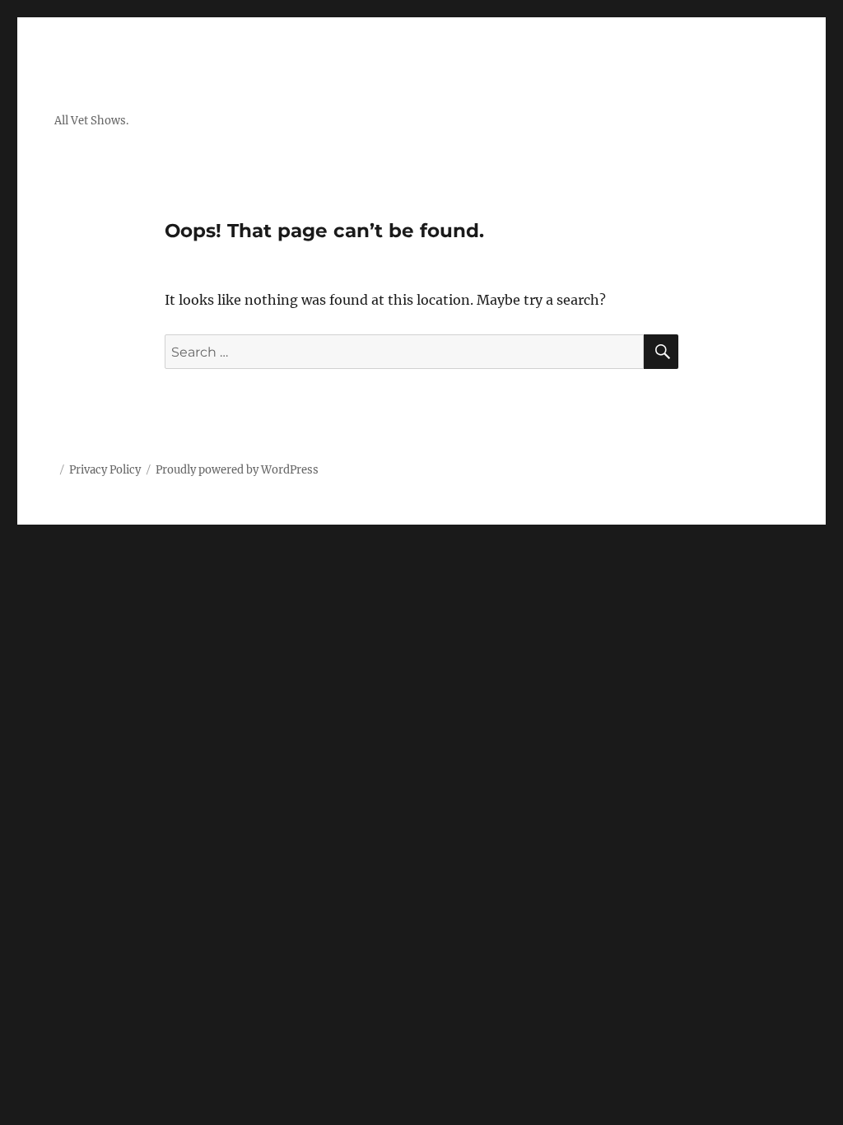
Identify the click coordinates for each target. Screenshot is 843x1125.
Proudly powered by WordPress (237, 470)
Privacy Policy (105, 470)
